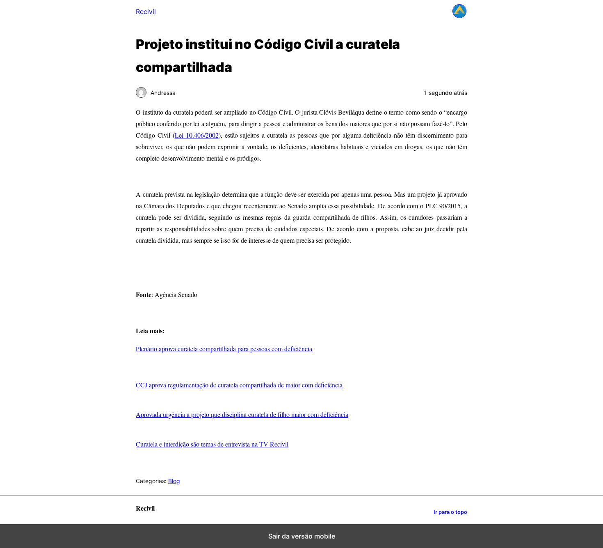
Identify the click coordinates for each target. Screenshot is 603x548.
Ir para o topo (450, 512)
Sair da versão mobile (301, 536)
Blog (174, 480)
